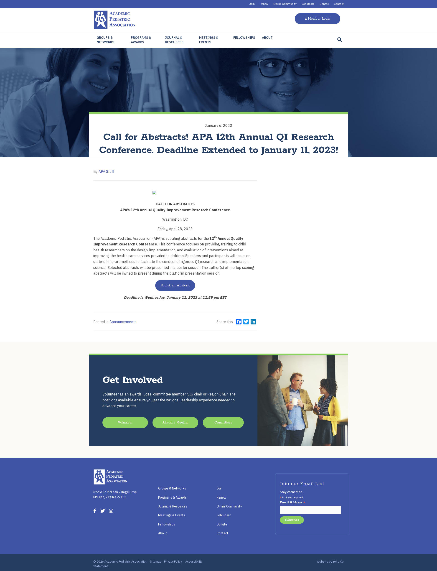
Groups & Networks (105, 40)
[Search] (339, 40)
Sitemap (155, 561)
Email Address (292, 503)
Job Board (308, 3)
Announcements (122, 321)
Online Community (285, 3)
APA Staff (106, 171)
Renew (264, 3)
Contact (339, 3)
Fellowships (244, 38)
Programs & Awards (141, 40)
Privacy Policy (173, 561)
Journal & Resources (174, 40)
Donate (324, 3)
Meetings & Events (208, 40)
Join (252, 3)
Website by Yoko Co (330, 561)
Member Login (319, 19)
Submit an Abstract (175, 285)
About (267, 38)
